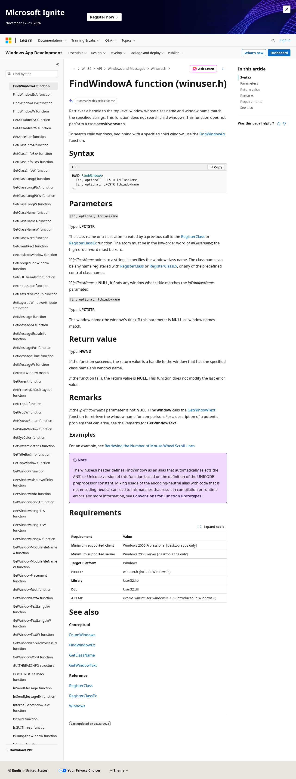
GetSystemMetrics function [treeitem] (34, 446)
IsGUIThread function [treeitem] (29, 727)
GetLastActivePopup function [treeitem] (35, 294)
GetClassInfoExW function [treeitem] (33, 162)
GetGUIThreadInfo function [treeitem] (34, 277)
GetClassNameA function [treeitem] (32, 221)
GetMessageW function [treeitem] (31, 364)
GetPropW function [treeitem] (27, 412)
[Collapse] (57, 64)
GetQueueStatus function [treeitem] (32, 420)
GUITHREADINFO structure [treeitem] (33, 665)
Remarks (247, 95)
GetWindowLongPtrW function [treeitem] (29, 528)
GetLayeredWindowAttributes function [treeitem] (35, 305)
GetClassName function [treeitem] (31, 212)
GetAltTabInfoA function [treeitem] (31, 120)
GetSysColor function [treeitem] (29, 437)
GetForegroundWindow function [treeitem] (31, 266)
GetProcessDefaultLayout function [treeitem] (32, 392)
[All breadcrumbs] (73, 69)
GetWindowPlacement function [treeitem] (30, 578)
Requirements (251, 101)
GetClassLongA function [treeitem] (31, 178)
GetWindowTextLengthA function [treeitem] (31, 609)
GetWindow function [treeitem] (29, 471)
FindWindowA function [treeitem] (31, 86)
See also (246, 107)
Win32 (86, 68)
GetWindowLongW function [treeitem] (34, 539)
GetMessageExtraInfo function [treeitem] (29, 336)
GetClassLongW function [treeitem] (32, 204)
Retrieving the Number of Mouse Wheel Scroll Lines (150, 445)
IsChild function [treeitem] (25, 719)
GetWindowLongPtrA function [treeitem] (29, 513)
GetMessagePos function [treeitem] (32, 347)
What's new (254, 53)
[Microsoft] (9, 40)
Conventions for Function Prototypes (167, 496)
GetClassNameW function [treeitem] (32, 229)
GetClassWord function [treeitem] (31, 238)
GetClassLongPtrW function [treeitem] (34, 195)
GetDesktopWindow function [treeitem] (35, 255)
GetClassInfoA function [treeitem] (31, 145)
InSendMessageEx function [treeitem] (34, 696)
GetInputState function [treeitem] (31, 285)
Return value (250, 89)
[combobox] (32, 74)
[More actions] (223, 69)
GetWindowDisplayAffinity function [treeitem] (33, 483)
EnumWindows (82, 634)
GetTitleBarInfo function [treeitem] (31, 454)
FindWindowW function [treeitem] (31, 111)
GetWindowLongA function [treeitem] (33, 502)
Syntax (245, 77)
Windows (77, 706)
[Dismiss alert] (286, 9)
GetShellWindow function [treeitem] (32, 429)
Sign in (285, 40)
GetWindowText (201, 410)
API (99, 68)
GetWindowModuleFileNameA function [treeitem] (35, 550)
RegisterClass (193, 236)
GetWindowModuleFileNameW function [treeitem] (35, 564)
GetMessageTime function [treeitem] (33, 356)
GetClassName (82, 655)
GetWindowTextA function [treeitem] (33, 598)
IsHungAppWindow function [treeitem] (35, 736)
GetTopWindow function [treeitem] (31, 463)
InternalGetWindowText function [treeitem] (31, 708)
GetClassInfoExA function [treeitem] (32, 153)
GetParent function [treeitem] (27, 381)
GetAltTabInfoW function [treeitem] (32, 128)
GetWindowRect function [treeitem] (32, 589)
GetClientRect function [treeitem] (30, 246)
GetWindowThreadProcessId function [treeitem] (35, 646)
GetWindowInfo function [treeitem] (32, 494)
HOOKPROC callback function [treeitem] (28, 677)
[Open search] (273, 40)
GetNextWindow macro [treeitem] (31, 373)
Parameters (249, 83)
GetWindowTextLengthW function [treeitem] (32, 623)
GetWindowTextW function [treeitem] (33, 634)
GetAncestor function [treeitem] (29, 136)
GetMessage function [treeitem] (29, 316)
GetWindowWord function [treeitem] (33, 657)
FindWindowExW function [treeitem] (32, 103)
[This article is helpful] (278, 123)
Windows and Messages (126, 68)
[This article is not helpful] (284, 123)
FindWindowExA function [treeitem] (32, 94)
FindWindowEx (212, 134)
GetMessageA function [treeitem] (30, 325)
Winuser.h (158, 68)
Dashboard (279, 53)
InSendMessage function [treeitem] (32, 688)
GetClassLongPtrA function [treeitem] (33, 187)
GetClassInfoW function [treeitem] (31, 170)
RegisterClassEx (83, 243)
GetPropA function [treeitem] (27, 404)
